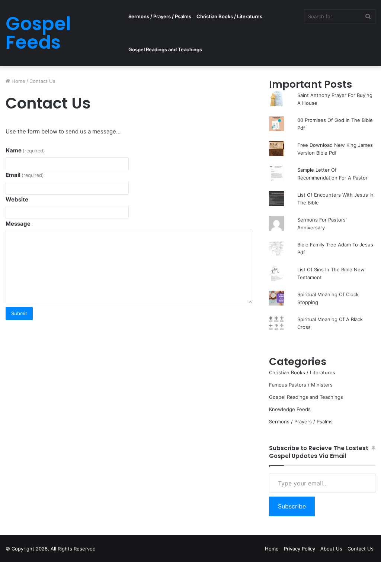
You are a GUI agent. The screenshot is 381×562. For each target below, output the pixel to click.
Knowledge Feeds (290, 409)
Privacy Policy (299, 549)
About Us (331, 549)
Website (17, 199)
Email (25, 174)
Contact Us (361, 549)
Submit (19, 313)
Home (17, 81)
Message (18, 223)
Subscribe (292, 506)
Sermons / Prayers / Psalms (159, 16)
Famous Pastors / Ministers (301, 385)
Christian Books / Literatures (229, 16)
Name (25, 150)
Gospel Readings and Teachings (165, 49)
